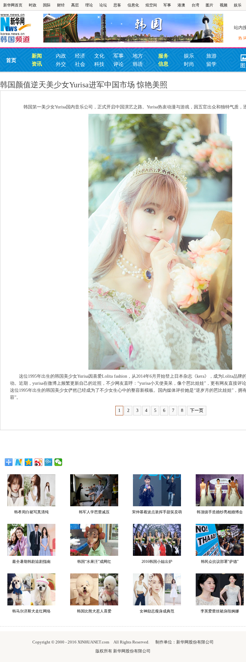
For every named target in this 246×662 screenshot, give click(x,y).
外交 (61, 64)
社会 (80, 64)
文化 (99, 56)
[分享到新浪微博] (39, 462)
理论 (89, 5)
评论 (118, 64)
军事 (167, 5)
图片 (209, 5)
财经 (61, 5)
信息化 (133, 5)
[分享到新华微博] (19, 462)
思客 (117, 5)
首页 (11, 60)
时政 (33, 5)
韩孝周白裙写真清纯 (31, 512)
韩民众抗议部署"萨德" (220, 561)
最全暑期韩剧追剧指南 (31, 561)
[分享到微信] (58, 462)
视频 (223, 5)
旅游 (211, 56)
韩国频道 (21, 28)
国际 (47, 5)
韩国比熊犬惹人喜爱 (94, 611)
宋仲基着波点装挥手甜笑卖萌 (157, 512)
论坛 (103, 5)
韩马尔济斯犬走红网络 (31, 611)
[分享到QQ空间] (29, 462)
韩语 (138, 64)
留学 (211, 64)
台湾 (195, 5)
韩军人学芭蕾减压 (94, 512)
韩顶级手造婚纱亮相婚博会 (220, 512)
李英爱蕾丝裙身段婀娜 (220, 611)
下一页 (196, 410)
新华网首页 (12, 5)
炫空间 (151, 5)
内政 (61, 56)
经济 (80, 56)
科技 (99, 64)
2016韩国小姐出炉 (157, 561)
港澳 (181, 5)
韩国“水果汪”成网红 (94, 561)
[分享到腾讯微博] (49, 462)
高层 (75, 5)
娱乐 (238, 5)
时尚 (189, 64)
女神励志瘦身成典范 (157, 611)
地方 (138, 56)
